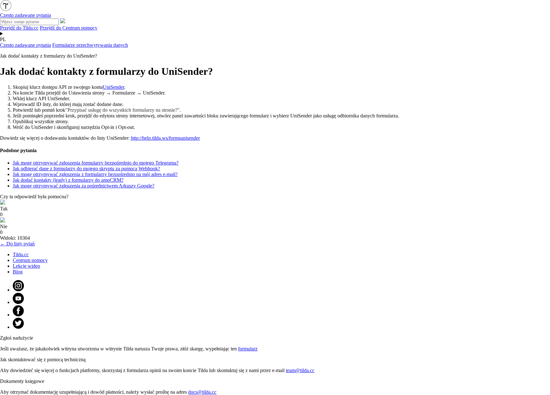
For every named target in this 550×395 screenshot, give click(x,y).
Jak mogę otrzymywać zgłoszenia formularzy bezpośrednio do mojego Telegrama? (96, 163)
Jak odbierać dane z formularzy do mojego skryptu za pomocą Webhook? (86, 168)
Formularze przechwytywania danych (90, 45)
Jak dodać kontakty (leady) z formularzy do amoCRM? (68, 180)
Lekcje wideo (26, 266)
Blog (18, 271)
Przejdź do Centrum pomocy (68, 28)
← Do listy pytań (17, 243)
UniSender (113, 87)
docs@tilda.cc (202, 392)
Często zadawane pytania (25, 45)
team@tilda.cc (300, 370)
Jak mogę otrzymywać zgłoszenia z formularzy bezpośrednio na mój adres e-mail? (95, 174)
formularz (247, 348)
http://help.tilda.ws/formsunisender (165, 138)
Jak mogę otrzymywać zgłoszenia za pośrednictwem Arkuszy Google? (83, 185)
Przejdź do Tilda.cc (19, 28)
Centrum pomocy (30, 260)
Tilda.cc (21, 254)
